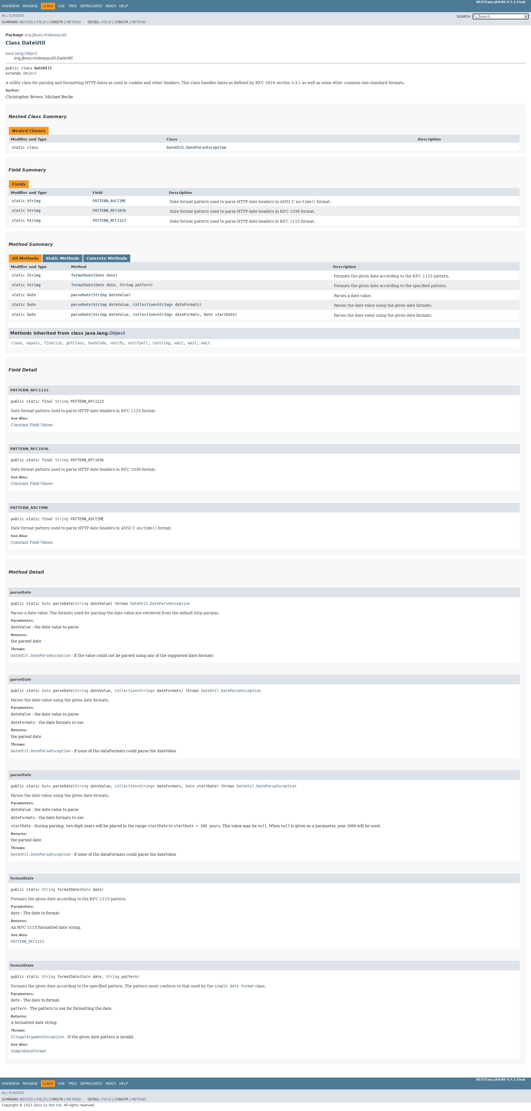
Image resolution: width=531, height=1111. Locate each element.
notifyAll (138, 343)
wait (179, 343)
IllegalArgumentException (37, 1037)
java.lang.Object (21, 53)
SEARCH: (464, 17)
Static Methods (62, 258)
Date (99, 275)
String (33, 201)
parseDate (81, 295)
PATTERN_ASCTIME (109, 201)
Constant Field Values (32, 425)
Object (30, 73)
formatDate (82, 275)
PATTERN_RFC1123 (109, 220)
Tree (72, 6)
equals (33, 343)
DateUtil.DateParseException (196, 147)
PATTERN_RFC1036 (109, 210)
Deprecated (91, 6)
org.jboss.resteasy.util (46, 35)
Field (41, 22)
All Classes (13, 15)
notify (117, 343)
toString (161, 343)
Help (123, 6)
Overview (10, 6)
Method (73, 22)
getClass (75, 343)
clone (16, 343)
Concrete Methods (107, 258)
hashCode (97, 343)
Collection (144, 304)
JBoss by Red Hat (48, 1105)
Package (30, 6)
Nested (26, 22)
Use (61, 6)
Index (110, 6)
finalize (53, 343)
